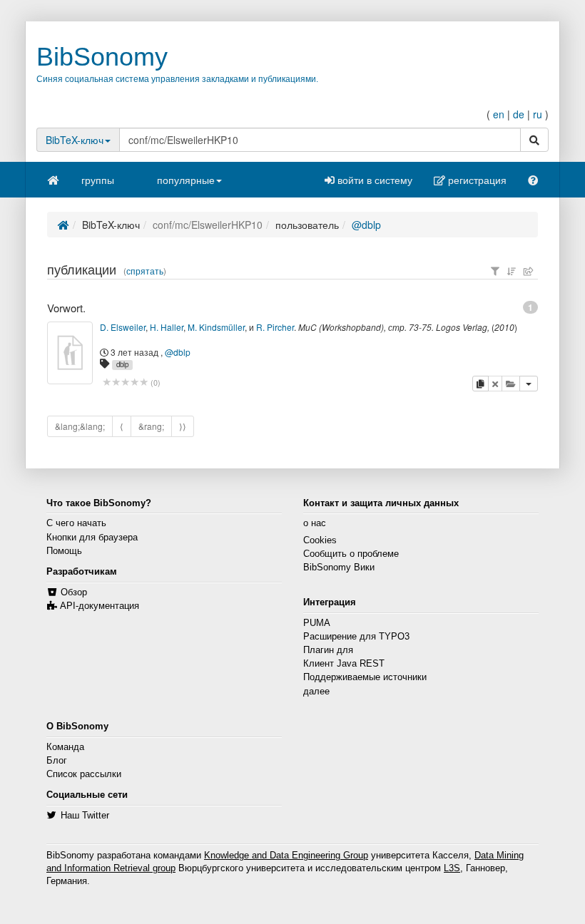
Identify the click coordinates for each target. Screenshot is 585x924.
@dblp (366, 224)
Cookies (320, 540)
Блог (56, 761)
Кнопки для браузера (92, 538)
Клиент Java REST (344, 664)
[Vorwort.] (70, 353)
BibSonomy (102, 56)
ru (537, 114)
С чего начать (76, 523)
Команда (65, 747)
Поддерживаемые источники (365, 677)
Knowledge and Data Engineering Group (286, 856)
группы (97, 180)
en (498, 114)
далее (316, 692)
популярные (186, 180)
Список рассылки (83, 774)
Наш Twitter (85, 816)
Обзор (74, 592)
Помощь (64, 551)
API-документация (99, 606)
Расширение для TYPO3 (356, 637)
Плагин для (328, 650)
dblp (122, 364)
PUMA (316, 623)
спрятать (144, 271)
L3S (452, 868)
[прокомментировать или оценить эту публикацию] (125, 382)
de (518, 114)
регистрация (476, 180)
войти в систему (373, 180)
